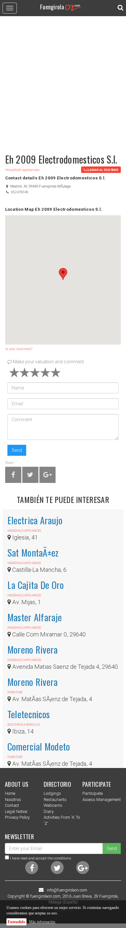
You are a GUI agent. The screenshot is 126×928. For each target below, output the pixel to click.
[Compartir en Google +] (47, 476)
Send (17, 450)
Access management (101, 799)
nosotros (13, 799)
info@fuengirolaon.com (67, 890)
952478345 (19, 192)
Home (10, 793)
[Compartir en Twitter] (30, 476)
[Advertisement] (63, 82)
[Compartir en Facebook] (13, 476)
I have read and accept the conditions (40, 858)
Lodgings (52, 793)
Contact (12, 805)
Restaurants (55, 799)
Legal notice (16, 811)
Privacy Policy (17, 817)
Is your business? (18, 349)
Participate (92, 793)
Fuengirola (52, 6)
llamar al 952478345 (102, 170)
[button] (63, 274)
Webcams (53, 805)
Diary (49, 811)
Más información (42, 922)
